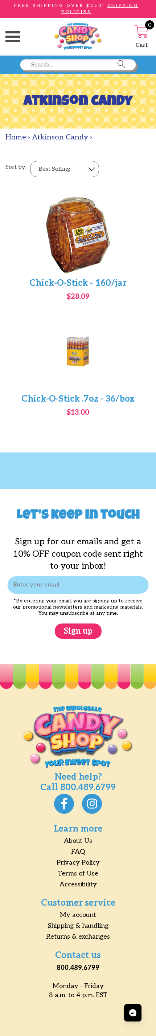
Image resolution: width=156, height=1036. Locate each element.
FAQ (78, 852)
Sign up (78, 631)
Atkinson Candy (60, 137)
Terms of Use (78, 873)
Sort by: (15, 167)
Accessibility (78, 884)
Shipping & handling (78, 926)
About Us (78, 841)
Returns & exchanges (78, 936)
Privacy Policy (78, 862)
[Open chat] (132, 1012)
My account (78, 915)
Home (15, 137)
